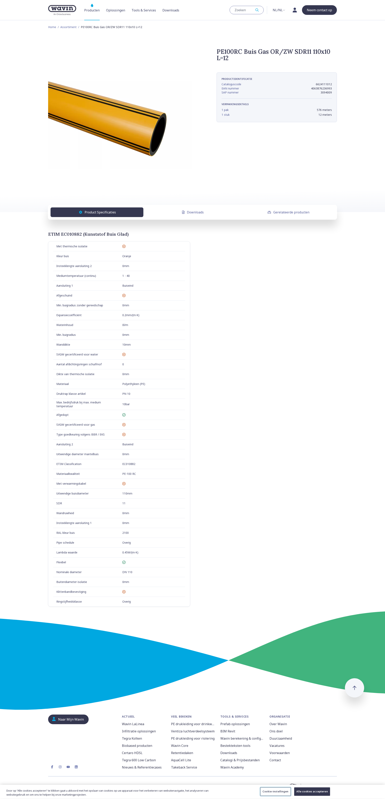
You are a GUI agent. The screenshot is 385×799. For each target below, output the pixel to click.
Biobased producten (137, 745)
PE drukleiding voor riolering (193, 738)
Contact (275, 760)
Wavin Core (179, 745)
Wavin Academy (232, 767)
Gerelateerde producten (291, 212)
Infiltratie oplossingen (139, 731)
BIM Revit (227, 731)
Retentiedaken (182, 753)
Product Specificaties (100, 212)
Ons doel (276, 731)
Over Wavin (278, 724)
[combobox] (247, 10)
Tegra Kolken (132, 738)
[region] (192, 792)
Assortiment (68, 27)
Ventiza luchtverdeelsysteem (193, 731)
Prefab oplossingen (235, 724)
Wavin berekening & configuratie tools (242, 738)
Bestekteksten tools (235, 745)
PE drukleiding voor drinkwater (193, 724)
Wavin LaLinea (133, 724)
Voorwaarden (280, 753)
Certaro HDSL (132, 753)
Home (52, 27)
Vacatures (277, 745)
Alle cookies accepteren (312, 791)
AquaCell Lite (181, 760)
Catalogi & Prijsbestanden (240, 760)
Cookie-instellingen (275, 791)
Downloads (195, 212)
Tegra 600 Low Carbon (139, 760)
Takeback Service (184, 767)
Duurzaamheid (281, 738)
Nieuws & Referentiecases (142, 767)
